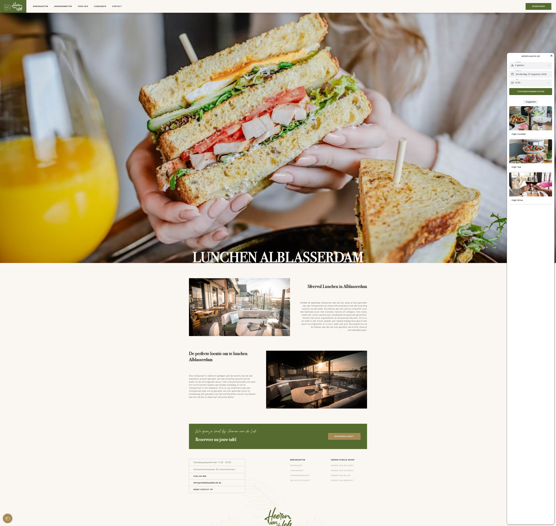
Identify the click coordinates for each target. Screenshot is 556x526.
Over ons (83, 6)
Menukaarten (40, 6)
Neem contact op (203, 490)
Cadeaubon (100, 6)
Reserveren (538, 6)
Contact (117, 6)
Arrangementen (63, 6)
